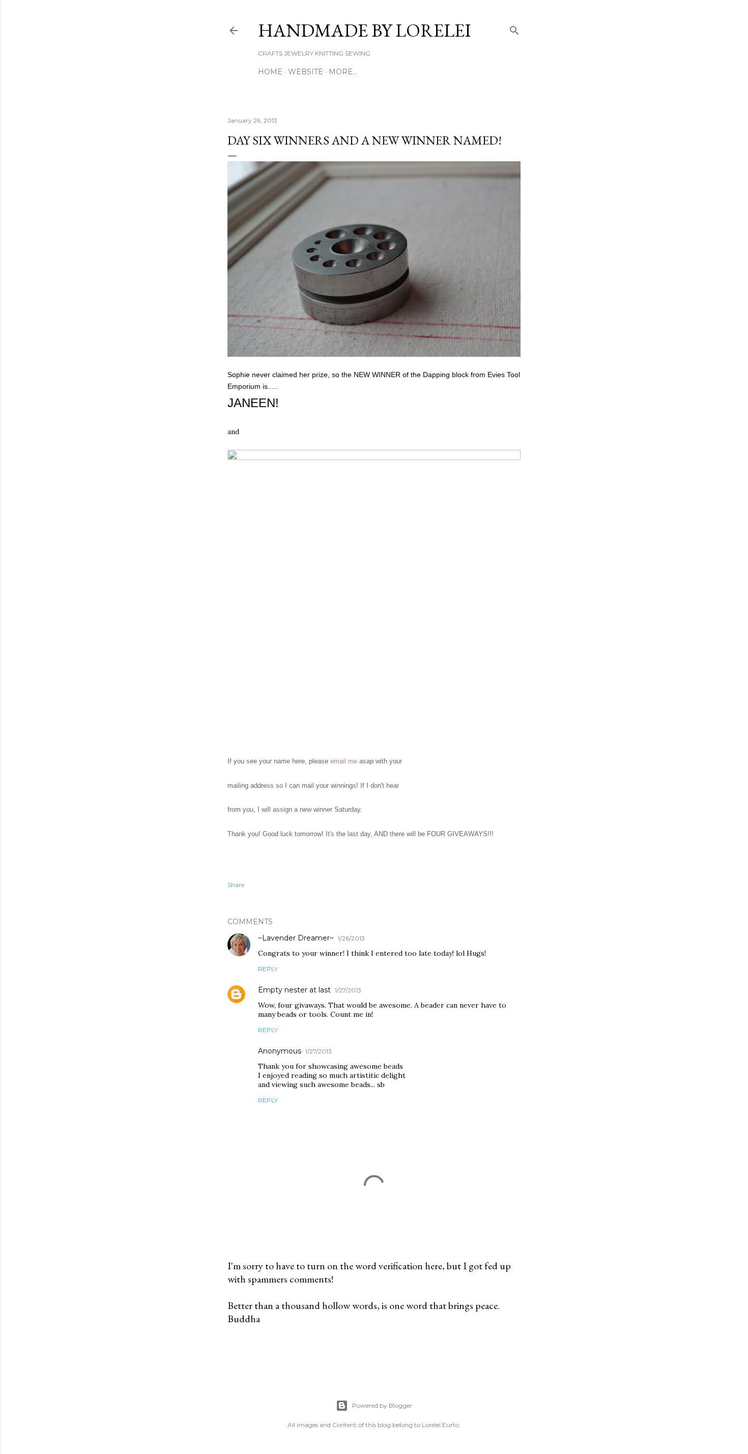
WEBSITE (305, 71)
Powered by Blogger (382, 1405)
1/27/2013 (348, 990)
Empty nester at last (294, 989)
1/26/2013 (351, 938)
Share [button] (235, 885)
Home (270, 71)
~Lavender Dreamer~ (296, 938)
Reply (268, 969)
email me (342, 761)
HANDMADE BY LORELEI (364, 30)
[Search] (514, 28)
